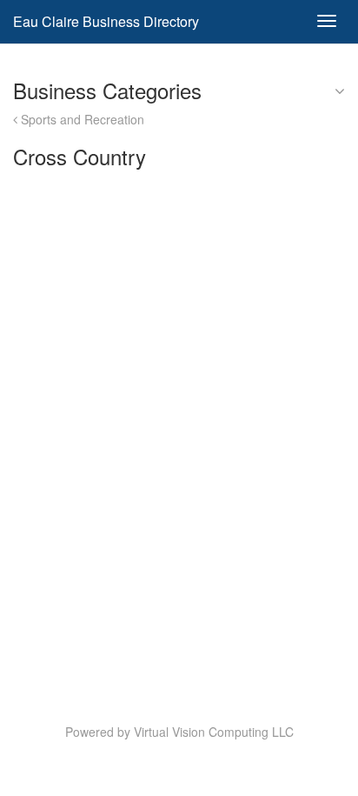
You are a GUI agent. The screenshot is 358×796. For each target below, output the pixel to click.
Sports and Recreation (80, 119)
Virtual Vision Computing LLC (214, 731)
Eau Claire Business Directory (106, 21)
